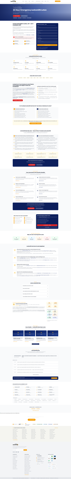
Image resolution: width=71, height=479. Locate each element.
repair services (21, 97)
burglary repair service (40, 267)
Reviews (42, 1)
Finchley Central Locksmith (43, 431)
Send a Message (47, 227)
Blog (29, 1)
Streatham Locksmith (42, 438)
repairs (23, 89)
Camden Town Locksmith (15, 431)
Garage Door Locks (15, 468)
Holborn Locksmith (15, 430)
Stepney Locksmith (15, 434)
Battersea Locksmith (33, 437)
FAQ (47, 1)
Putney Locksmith (33, 438)
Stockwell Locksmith (52, 437)
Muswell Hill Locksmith (33, 432)
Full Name (38, 26)
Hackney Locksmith (15, 433)
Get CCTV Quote (40, 187)
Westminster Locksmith (15, 429)
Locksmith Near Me (38, 1)
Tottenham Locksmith (24, 432)
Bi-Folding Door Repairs (16, 400)
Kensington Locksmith (24, 429)
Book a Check (17, 193)
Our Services (15, 454)
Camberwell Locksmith (15, 436)
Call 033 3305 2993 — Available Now (35, 123)
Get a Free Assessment (40, 208)
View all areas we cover (36, 410)
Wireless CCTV (54, 400)
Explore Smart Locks (41, 180)
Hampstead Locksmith (24, 431)
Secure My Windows (18, 200)
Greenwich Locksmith (15, 435)
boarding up (28, 265)
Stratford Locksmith (33, 433)
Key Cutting (14, 459)
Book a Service (40, 200)
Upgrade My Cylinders (18, 187)
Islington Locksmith (33, 430)
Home (23, 1)
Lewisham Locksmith (24, 435)
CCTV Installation (15, 465)
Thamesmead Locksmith (52, 436)
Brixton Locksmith (14, 437)
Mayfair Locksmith (42, 429)
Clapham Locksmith (24, 437)
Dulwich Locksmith (24, 436)
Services (26, 1)
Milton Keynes (33, 408)
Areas (15, 6)
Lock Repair (14, 458)
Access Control (14, 466)
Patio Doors (22, 400)
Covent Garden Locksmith (52, 429)
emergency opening (24, 93)
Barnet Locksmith (51, 431)
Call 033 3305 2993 (32, 164)
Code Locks (49, 400)
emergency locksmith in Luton (26, 250)
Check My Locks (17, 180)
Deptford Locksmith (33, 435)
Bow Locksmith (51, 433)
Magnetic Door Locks (44, 400)
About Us (33, 1)
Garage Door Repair (27, 400)
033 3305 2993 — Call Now (47, 225)
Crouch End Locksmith (42, 432)
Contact (45, 1)
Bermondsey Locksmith (52, 435)
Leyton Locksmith (24, 434)
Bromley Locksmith (33, 436)
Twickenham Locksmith (24, 438)
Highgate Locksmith (33, 431)
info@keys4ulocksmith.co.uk (40, 457)
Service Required (39, 37)
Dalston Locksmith (42, 434)
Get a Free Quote (40, 164)
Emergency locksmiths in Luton (31, 88)
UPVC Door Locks (15, 461)
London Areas (26, 454)
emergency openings (18, 89)
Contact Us (38, 454)
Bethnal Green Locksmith (24, 433)
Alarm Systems (14, 467)
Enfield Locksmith (14, 432)
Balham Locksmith (51, 438)
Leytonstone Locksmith (33, 434)
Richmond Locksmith (15, 438)
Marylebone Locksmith (52, 430)
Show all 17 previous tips (36, 374)
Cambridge (38, 408)
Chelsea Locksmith (33, 429)
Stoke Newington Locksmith (52, 434)
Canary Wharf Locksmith (42, 433)
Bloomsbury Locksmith (42, 430)
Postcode (38, 34)
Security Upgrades (15, 460)
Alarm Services (40, 193)
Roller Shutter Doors (33, 400)
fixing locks (31, 265)
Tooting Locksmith (42, 437)
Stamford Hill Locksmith (52, 432)
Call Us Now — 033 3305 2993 (18, 100)
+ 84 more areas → (26, 474)
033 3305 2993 (58, 1)
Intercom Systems (39, 400)
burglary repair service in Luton (41, 265)
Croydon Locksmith (42, 436)
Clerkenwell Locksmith (24, 430)
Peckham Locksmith (42, 435)
